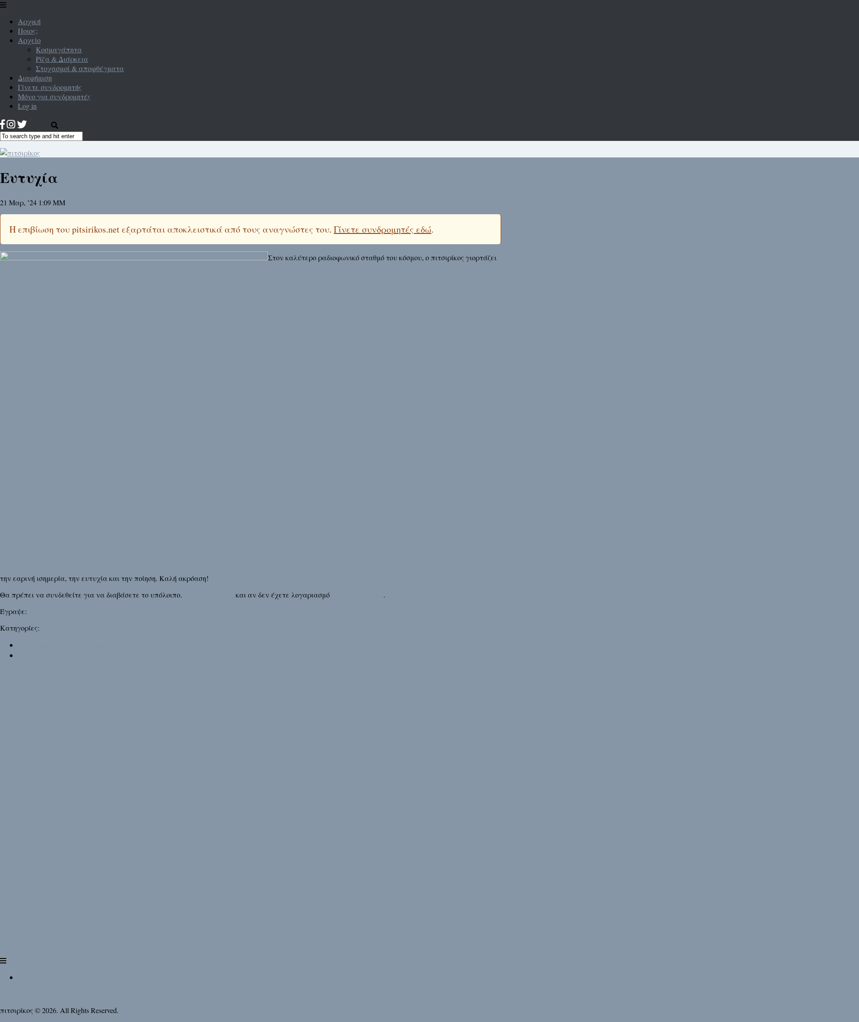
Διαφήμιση (35, 77)
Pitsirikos (42, 611)
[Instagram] (11, 124)
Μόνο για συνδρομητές (54, 96)
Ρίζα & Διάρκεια (62, 59)
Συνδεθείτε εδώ (209, 594)
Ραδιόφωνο (57, 627)
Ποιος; (28, 30)
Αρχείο (29, 40)
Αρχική (29, 21)
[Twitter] (22, 124)
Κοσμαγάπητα (59, 49)
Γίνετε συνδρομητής (50, 87)
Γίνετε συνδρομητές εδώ (382, 229)
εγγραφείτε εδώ (357, 594)
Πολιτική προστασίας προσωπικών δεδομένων (91, 977)
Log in (27, 105)
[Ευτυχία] (134, 257)
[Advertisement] (67, 820)
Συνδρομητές (97, 627)
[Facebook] (2, 124)
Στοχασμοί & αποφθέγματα (80, 68)
